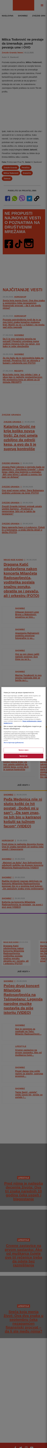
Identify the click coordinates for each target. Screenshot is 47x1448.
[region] (23, 724)
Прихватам (23, 756)
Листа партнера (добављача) (14, 742)
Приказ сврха (24, 750)
